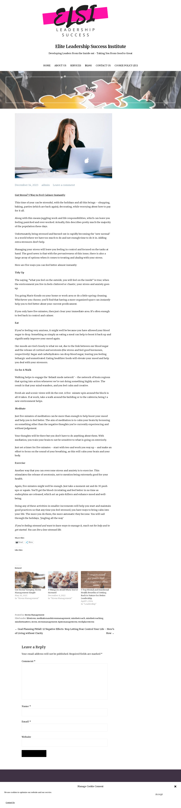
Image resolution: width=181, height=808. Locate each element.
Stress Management (34, 615)
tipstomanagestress (67, 622)
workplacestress (86, 622)
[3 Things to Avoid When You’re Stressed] (63, 579)
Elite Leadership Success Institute (90, 46)
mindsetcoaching (94, 618)
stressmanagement (47, 622)
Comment (28, 661)
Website (26, 736)
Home (46, 65)
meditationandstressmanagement (53, 618)
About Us (60, 65)
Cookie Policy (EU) (126, 65)
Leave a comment (64, 185)
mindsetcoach (78, 618)
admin (45, 185)
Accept (159, 794)
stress (34, 622)
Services (75, 65)
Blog (88, 65)
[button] (175, 786)
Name (26, 706)
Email (26, 721)
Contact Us (10, 802)
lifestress (31, 618)
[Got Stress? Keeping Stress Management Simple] (30, 579)
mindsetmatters (23, 622)
